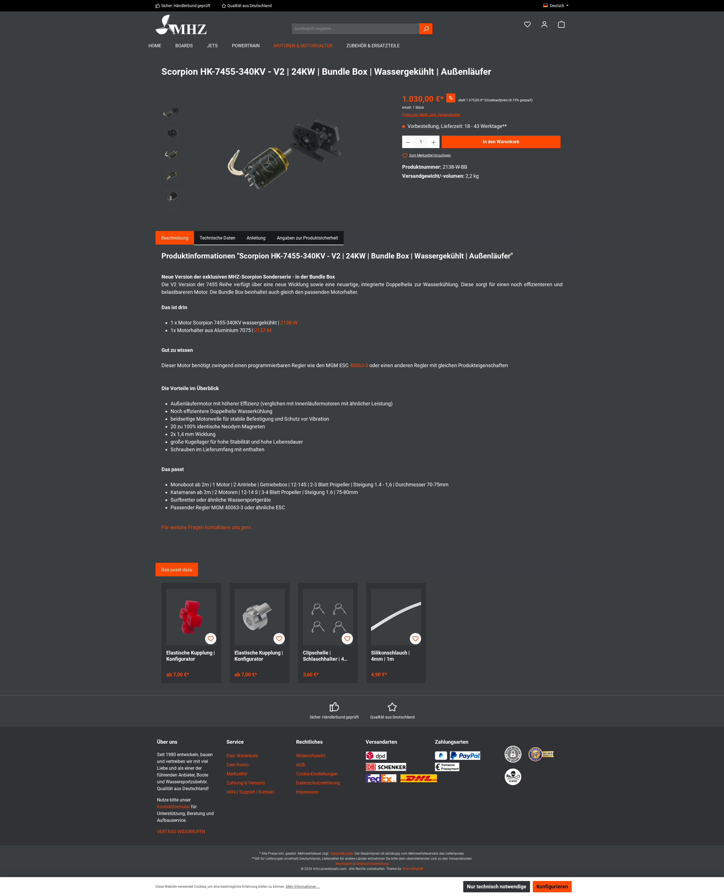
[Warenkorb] (561, 24)
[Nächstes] (386, 154)
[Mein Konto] (544, 24)
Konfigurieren (552, 886)
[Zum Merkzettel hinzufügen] (210, 638)
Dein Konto (238, 764)
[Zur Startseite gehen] (181, 25)
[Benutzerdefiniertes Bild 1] (541, 754)
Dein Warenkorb (242, 755)
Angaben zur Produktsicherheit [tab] (307, 238)
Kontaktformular (173, 806)
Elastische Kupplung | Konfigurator (190, 656)
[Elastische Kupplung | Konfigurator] (191, 617)
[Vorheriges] (192, 154)
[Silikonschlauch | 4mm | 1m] (396, 617)
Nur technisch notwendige (496, 886)
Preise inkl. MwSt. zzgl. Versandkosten (431, 115)
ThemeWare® (412, 869)
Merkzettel (237, 774)
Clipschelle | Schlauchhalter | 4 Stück (323, 656)
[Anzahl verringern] (408, 142)
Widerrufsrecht (310, 755)
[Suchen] (426, 29)
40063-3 (359, 365)
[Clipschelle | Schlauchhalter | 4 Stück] (328, 617)
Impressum (307, 792)
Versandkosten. (342, 854)
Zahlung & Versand (246, 783)
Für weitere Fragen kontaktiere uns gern (206, 527)
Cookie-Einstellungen (317, 774)
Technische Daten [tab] (217, 238)
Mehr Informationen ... (303, 887)
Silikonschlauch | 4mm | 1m (390, 656)
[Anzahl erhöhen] (433, 142)
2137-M (263, 330)
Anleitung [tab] (256, 238)
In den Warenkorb (501, 141)
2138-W (289, 323)
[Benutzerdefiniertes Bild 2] (513, 776)
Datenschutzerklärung (318, 783)
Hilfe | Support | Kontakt (250, 792)
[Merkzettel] (527, 24)
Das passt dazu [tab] (176, 569)
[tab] (175, 238)
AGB (300, 764)
